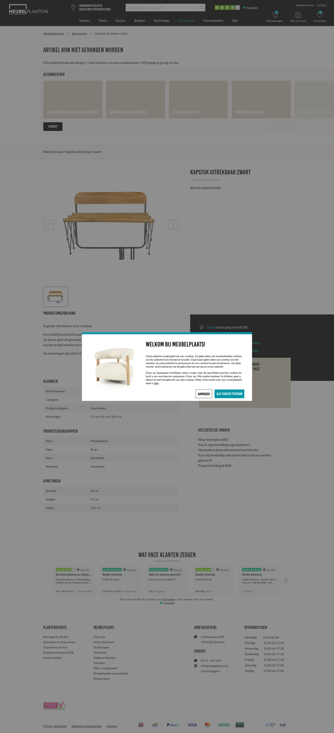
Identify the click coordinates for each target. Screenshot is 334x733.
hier (156, 383)
